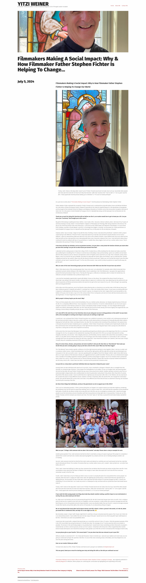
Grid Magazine (35, 580)
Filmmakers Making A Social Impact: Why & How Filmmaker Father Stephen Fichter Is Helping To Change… (84, 559)
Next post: (102, 569)
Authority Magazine (61, 561)
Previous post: (45, 570)
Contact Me (125, 5)
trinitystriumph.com (109, 547)
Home (112, 5)
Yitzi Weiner (33, 4)
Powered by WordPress (24, 580)
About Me (117, 5)
